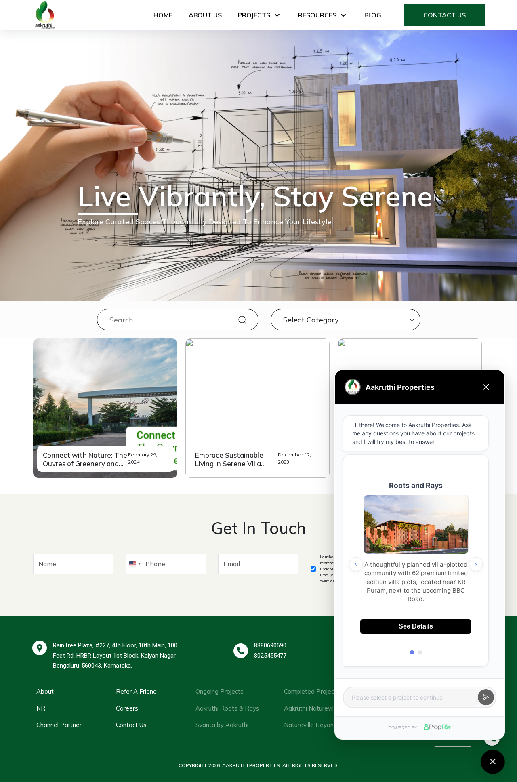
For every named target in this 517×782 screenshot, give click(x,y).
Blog (372, 15)
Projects (254, 15)
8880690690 (270, 645)
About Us (205, 15)
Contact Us (444, 15)
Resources (317, 15)
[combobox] (134, 564)
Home (162, 15)
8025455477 (270, 655)
